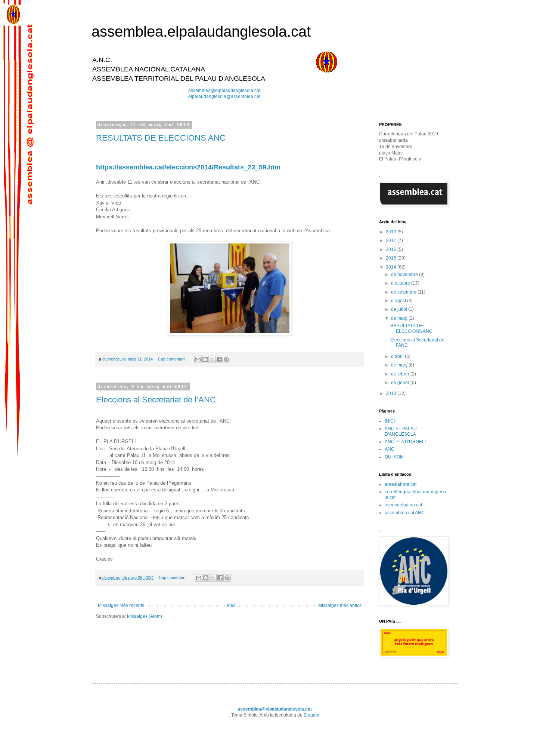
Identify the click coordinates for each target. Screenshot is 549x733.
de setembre (404, 292)
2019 (391, 231)
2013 (391, 393)
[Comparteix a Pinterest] (226, 359)
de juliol (399, 309)
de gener (400, 382)
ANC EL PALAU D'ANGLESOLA (401, 431)
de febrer (400, 374)
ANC (389, 449)
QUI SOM (394, 457)
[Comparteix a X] (212, 359)
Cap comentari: (172, 359)
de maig (400, 318)
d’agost (399, 300)
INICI (390, 421)
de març (400, 365)
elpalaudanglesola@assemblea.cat (224, 96)
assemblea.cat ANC (405, 512)
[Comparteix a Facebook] (219, 359)
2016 (391, 249)
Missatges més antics (340, 605)
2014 (391, 267)
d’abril (398, 356)
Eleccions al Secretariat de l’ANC (156, 399)
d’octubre (401, 283)
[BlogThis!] (205, 359)
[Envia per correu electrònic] (198, 359)
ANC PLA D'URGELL (406, 441)
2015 (391, 258)
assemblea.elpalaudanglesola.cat (201, 31)
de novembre (405, 274)
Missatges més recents (121, 605)
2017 (391, 240)
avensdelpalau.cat (403, 504)
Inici (231, 605)
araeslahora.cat (400, 484)
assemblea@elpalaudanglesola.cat (224, 90)
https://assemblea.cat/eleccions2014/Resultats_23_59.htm (188, 167)
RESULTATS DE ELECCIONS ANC (161, 137)
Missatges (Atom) (144, 616)
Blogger (311, 715)
